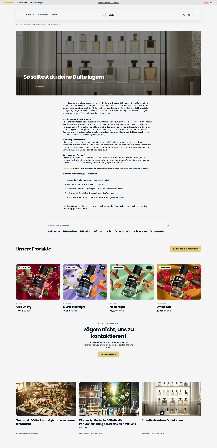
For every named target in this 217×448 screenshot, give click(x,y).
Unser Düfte (68, 168)
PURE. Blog (27, 24)
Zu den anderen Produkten (185, 249)
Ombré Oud (164, 307)
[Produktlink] (38, 288)
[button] (183, 14)
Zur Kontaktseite (108, 354)
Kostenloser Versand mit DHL (108, 3)
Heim (18, 24)
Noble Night (117, 307)
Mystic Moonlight (74, 307)
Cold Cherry (23, 307)
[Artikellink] (46, 408)
